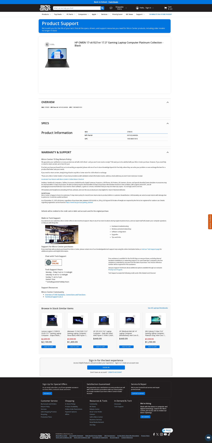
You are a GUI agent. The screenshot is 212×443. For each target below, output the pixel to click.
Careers (92, 414)
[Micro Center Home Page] (45, 7)
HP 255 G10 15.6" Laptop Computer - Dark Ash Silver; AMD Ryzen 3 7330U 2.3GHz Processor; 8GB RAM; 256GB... (103, 333)
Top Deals (58, 14)
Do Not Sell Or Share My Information (128, 435)
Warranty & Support (56, 152)
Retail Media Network (97, 422)
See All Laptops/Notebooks (158, 308)
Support (139, 14)
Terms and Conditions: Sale (82, 437)
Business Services (96, 420)
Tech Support (118, 407)
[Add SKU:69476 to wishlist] (134, 316)
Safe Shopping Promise (49, 412)
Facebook (153, 434)
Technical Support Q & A (54, 297)
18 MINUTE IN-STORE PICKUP (160, 14)
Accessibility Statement (76, 435)
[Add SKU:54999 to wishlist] (160, 316)
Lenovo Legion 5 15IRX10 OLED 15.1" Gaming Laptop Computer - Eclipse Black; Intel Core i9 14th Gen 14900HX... (51, 333)
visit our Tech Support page (151, 249)
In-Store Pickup (70, 404)
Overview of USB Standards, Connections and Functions (65, 295)
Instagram (161, 434)
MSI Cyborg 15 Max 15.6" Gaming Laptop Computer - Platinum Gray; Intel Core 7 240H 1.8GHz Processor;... (155, 333)
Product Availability (71, 407)
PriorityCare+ (117, 14)
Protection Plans (46, 417)
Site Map (93, 425)
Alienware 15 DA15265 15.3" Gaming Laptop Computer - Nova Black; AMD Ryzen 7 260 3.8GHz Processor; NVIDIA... (77, 333)
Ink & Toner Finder (96, 412)
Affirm (67, 414)
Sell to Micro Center (96, 417)
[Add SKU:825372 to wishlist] (56, 316)
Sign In (106, 367)
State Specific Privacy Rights (93, 435)
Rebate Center (94, 409)
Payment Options (71, 412)
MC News (129, 14)
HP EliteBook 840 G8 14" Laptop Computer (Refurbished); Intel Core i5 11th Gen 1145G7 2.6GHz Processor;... (128, 333)
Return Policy (45, 407)
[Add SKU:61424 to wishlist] (108, 316)
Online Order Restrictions (73, 409)
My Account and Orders (49, 404)
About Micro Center (61, 435)
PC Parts (70, 14)
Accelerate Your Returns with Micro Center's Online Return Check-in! (62, 179)
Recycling (44, 414)
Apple (94, 14)
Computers (82, 14)
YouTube (165, 434)
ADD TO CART (48, 347)
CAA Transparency (109, 435)
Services (104, 14)
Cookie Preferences (127, 437)
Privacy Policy (145, 435)
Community (93, 404)
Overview (48, 102)
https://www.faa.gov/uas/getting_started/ (79, 202)
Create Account (115, 372)
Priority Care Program (115, 270)
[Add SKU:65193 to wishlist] (82, 316)
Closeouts (117, 404)
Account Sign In (114, 437)
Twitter (157, 434)
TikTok (168, 434)
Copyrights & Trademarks (100, 437)
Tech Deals (113, 2)
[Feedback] (210, 221)
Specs (45, 123)
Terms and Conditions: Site (64, 437)
